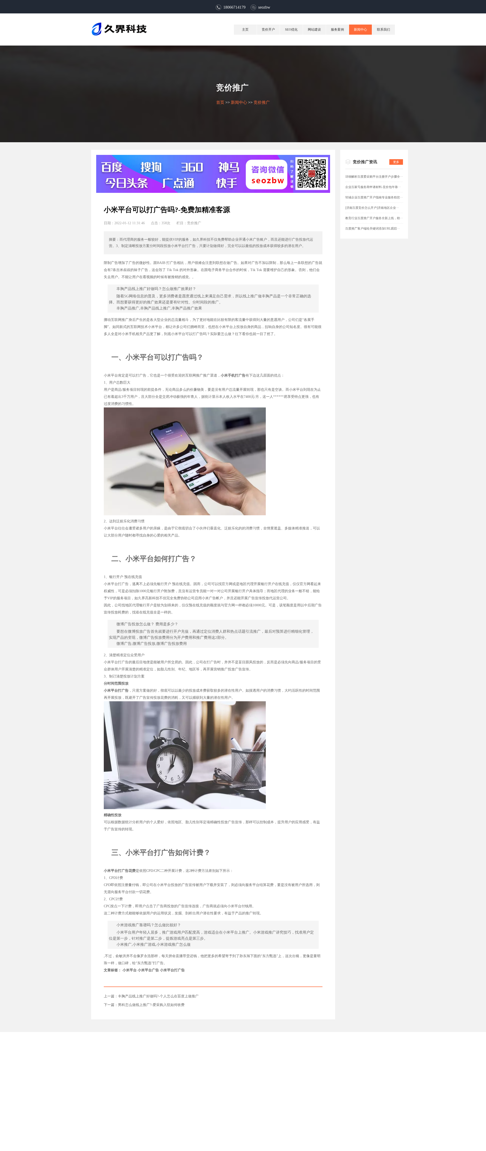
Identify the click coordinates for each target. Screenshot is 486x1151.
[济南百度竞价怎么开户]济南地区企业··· (372, 208)
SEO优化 (291, 29)
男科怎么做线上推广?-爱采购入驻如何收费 (151, 1005)
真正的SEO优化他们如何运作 (388, 363)
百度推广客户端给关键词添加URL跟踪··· (372, 228)
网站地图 (254, 1126)
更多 (396, 162)
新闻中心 (360, 29)
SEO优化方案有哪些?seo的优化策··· (393, 375)
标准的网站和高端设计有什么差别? (393, 268)
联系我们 (383, 29)
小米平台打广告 (172, 970)
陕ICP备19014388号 (268, 1144)
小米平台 (130, 970)
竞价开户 (268, 29)
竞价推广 (262, 102)
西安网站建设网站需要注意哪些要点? (394, 305)
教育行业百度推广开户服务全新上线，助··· (374, 218)
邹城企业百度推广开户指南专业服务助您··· (374, 197)
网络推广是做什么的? (382, 388)
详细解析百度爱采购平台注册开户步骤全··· (374, 176)
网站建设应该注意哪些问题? (387, 318)
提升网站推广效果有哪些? (385, 350)
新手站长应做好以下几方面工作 (390, 413)
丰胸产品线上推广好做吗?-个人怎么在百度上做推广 (158, 996)
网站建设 (314, 29)
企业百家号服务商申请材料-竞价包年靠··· (373, 187)
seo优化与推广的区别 (382, 400)
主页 (245, 29)
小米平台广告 (148, 970)
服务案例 (337, 29)
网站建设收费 (376, 280)
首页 (220, 102)
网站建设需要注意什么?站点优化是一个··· (398, 293)
